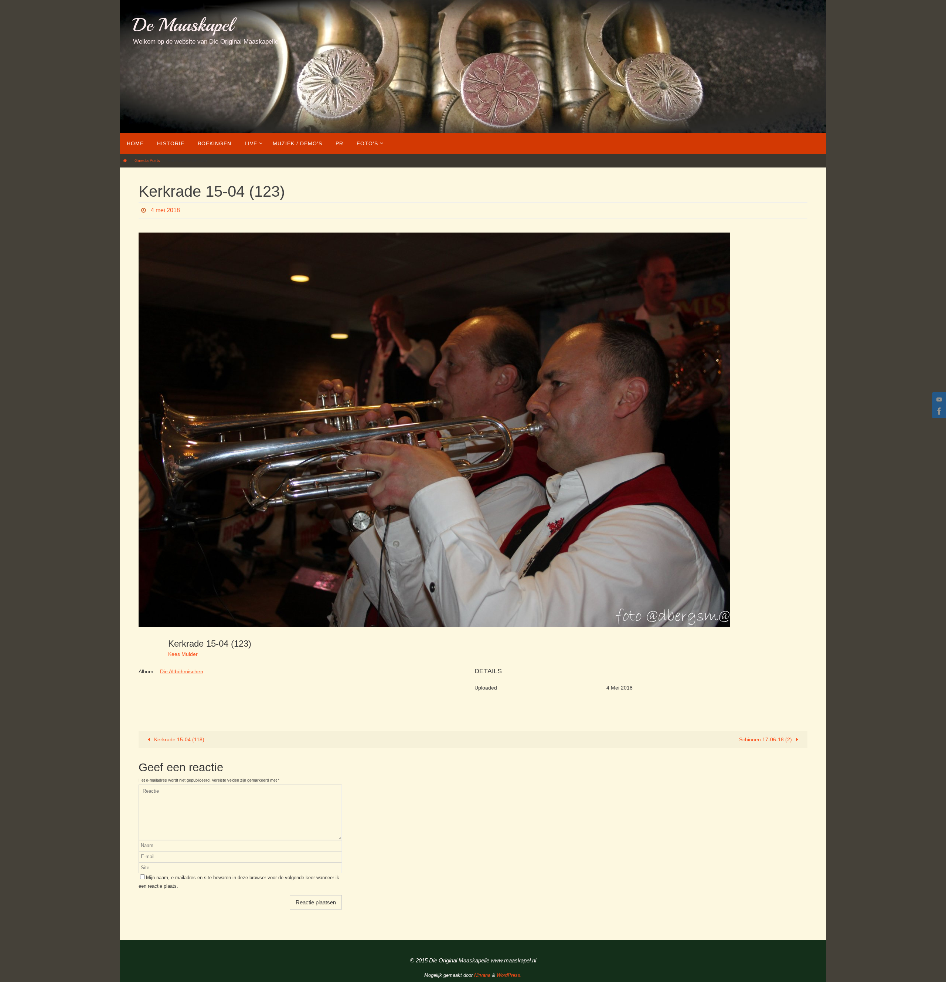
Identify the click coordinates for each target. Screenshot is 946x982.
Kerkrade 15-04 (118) (178, 739)
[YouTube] (938, 399)
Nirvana (482, 975)
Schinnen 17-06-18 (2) (766, 739)
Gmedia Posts (147, 160)
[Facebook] (938, 411)
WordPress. (509, 975)
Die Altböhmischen (181, 671)
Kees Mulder (183, 654)
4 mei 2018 (165, 210)
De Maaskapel (183, 25)
